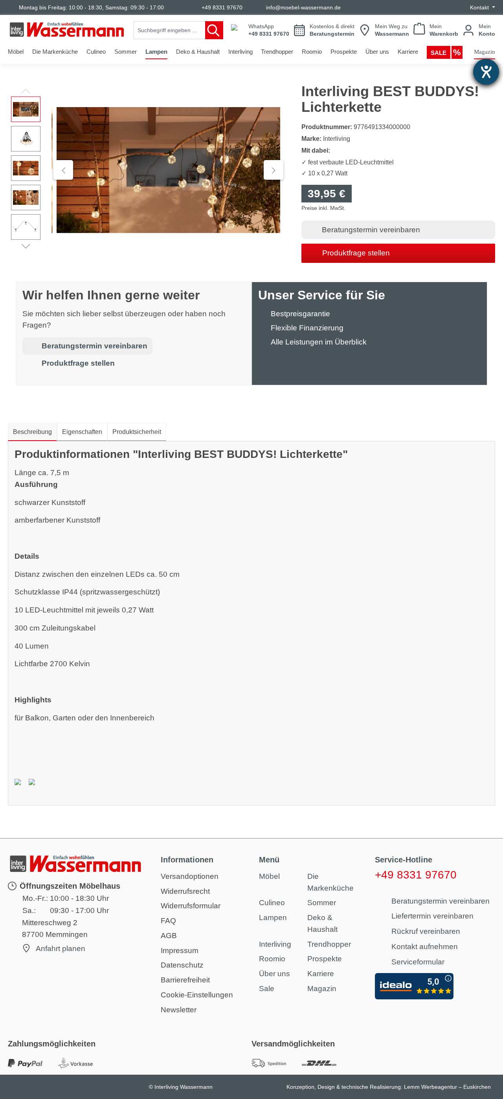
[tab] (32, 432)
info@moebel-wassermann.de (303, 7)
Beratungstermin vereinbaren (371, 230)
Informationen (187, 859)
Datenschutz (182, 965)
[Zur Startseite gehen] (67, 29)
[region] (147, 170)
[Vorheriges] (63, 170)
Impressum (179, 950)
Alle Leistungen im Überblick (319, 342)
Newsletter (178, 1010)
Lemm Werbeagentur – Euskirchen (447, 1087)
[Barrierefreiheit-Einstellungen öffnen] (486, 72)
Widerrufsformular (190, 906)
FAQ (168, 921)
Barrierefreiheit (185, 980)
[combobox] (170, 30)
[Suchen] (214, 30)
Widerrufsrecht (185, 891)
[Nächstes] (273, 170)
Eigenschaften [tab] (82, 431)
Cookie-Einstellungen (197, 995)
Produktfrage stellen (356, 253)
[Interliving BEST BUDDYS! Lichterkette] (168, 170)
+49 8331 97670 (222, 7)
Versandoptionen (189, 876)
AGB (169, 935)
